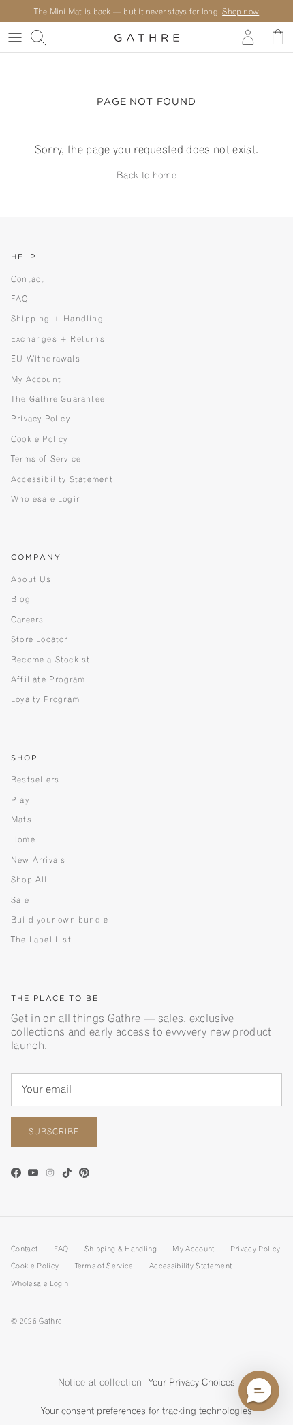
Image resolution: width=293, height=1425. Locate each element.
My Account (36, 379)
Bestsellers (35, 779)
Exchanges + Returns (58, 339)
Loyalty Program (45, 699)
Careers (27, 619)
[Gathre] (146, 37)
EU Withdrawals (45, 358)
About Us (31, 579)
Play (20, 800)
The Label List (41, 939)
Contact (27, 279)
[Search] (45, 37)
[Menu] (15, 37)
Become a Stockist (50, 659)
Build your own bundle (59, 919)
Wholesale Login (46, 499)
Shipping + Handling (57, 318)
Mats (21, 819)
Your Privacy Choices (192, 1382)
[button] (258, 1391)
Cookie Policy (39, 439)
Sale (20, 900)
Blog (21, 599)
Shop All (29, 879)
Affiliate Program (48, 679)
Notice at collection (100, 1382)
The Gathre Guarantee (58, 399)
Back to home (146, 175)
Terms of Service (46, 458)
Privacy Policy (40, 418)
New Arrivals (38, 859)
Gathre (50, 1321)
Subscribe (54, 1131)
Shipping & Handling (120, 1248)
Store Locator (39, 639)
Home (23, 839)
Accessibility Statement (62, 479)
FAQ (20, 298)
